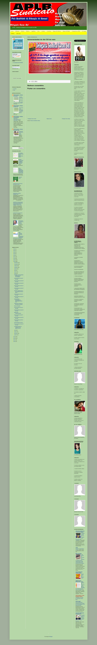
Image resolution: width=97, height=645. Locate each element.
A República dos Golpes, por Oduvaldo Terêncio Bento (79, 598)
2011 (14, 339)
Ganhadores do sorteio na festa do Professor (21, 222)
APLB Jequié (78, 601)
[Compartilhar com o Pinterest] (36, 81)
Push (14, 90)
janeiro (15, 334)
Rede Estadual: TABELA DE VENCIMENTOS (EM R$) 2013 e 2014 (21, 171)
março (15, 331)
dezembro (16, 262)
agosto (15, 268)
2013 (14, 336)
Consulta (14, 88)
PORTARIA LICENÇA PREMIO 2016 (17, 194)
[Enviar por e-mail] (31, 81)
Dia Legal (84, 31)
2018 (14, 255)
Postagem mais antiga (66, 118)
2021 (14, 250)
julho (15, 270)
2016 (14, 258)
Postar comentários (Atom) (35, 120)
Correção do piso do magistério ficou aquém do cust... (18, 327)
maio (15, 273)
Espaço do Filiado (66, 31)
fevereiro (16, 333)
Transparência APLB (76, 31)
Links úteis (18, 33)
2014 (14, 261)
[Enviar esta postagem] (29, 81)
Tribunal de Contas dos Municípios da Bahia (18, 304)
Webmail (17, 31)
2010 (14, 341)
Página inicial (49, 118)
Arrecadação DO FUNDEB (18, 62)
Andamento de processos (17, 212)
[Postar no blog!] (33, 81)
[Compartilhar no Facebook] (35, 81)
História (22, 31)
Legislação (33, 31)
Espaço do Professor (57, 31)
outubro (15, 265)
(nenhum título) (20, 178)
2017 (14, 256)
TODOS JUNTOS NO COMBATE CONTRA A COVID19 (21, 161)
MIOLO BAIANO (78, 553)
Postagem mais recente (32, 118)
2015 (14, 259)
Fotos (38, 31)
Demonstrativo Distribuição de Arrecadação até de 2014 (18, 300)
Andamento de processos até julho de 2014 (17, 184)
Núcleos (27, 31)
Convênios (49, 31)
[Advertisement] (36, 633)
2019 (14, 253)
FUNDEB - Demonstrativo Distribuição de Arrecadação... (18, 275)
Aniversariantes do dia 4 (18, 322)
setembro (16, 267)
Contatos (43, 31)
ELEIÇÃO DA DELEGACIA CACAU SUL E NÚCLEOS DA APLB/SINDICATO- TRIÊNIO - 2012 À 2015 (18, 204)
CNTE (77, 547)
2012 (14, 338)
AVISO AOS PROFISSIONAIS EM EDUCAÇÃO (17, 119)
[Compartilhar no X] (34, 81)
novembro (16, 264)
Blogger (51, 636)
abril (15, 330)
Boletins (12, 33)
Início (12, 31)
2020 (14, 252)
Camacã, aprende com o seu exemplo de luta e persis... (18, 291)
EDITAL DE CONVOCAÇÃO (17, 313)
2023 (14, 249)
